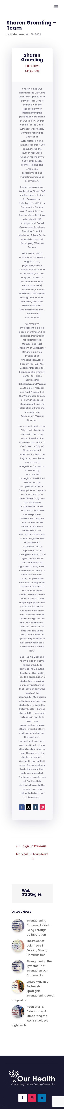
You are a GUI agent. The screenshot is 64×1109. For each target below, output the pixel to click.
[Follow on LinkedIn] (42, 1098)
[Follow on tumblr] (35, 807)
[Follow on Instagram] (42, 807)
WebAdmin (17, 34)
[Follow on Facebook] (22, 807)
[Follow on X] (28, 807)
